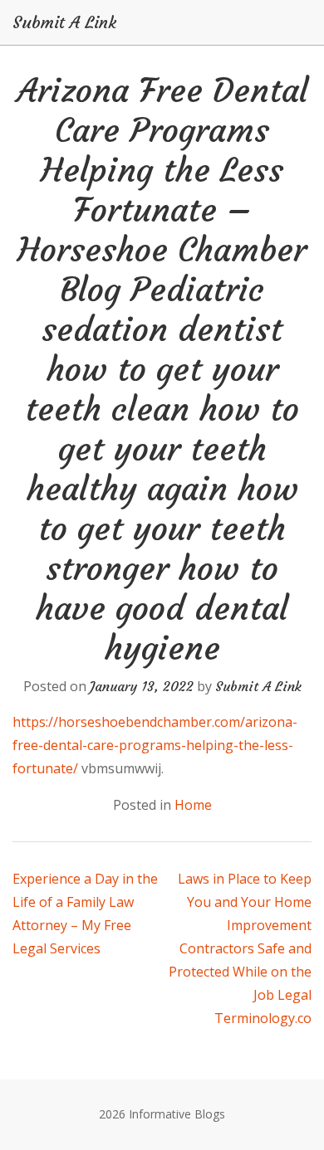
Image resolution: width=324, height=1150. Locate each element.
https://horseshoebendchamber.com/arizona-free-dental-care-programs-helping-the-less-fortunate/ (154, 745)
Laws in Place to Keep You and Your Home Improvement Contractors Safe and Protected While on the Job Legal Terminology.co (240, 948)
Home (193, 805)
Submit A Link (64, 22)
